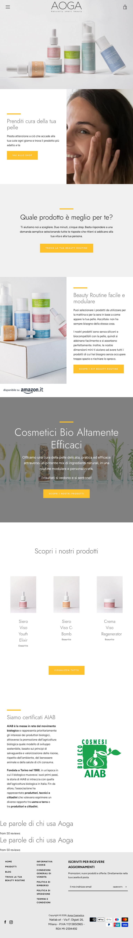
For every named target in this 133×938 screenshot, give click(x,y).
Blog (8, 872)
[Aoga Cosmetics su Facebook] (5, 922)
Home (8, 861)
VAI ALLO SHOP (22, 155)
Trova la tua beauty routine (67, 248)
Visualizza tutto (66, 670)
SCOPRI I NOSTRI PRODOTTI (66, 493)
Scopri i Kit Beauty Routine (98, 369)
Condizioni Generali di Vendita (44, 873)
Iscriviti (118, 887)
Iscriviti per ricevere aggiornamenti (86, 864)
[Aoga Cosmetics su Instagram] (11, 922)
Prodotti (11, 866)
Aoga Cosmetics (76, 915)
